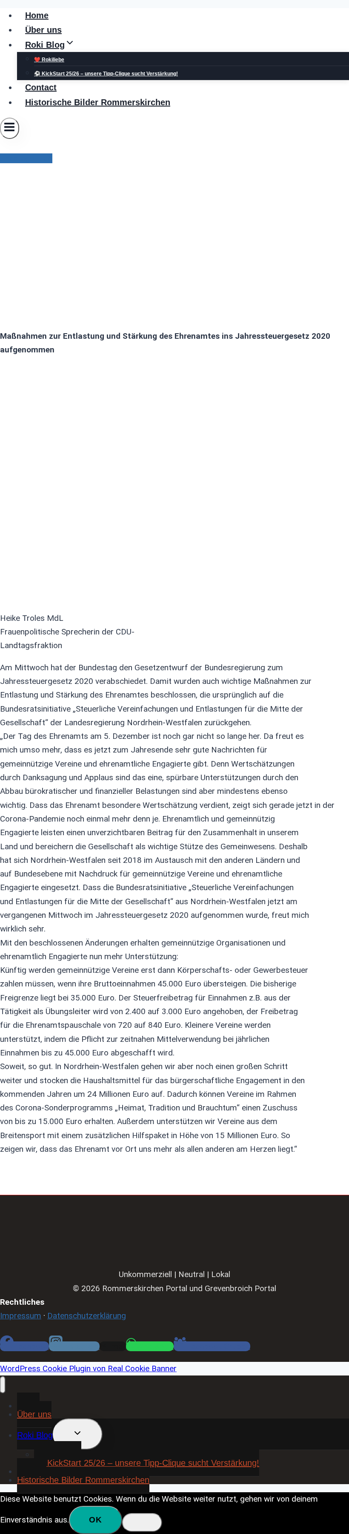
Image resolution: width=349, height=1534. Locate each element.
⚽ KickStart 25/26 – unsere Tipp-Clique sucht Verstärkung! (106, 74)
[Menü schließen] (3, 1384)
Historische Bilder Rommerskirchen (97, 102)
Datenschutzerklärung (86, 1316)
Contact (41, 87)
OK (95, 1519)
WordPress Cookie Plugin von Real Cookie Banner (88, 1368)
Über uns (43, 30)
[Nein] (142, 1522)
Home (37, 15)
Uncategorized (26, 158)
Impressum (20, 1316)
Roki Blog (35, 1435)
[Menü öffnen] (9, 128)
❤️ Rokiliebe (49, 60)
